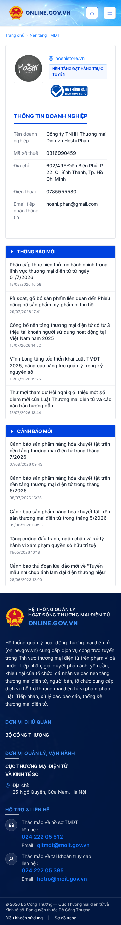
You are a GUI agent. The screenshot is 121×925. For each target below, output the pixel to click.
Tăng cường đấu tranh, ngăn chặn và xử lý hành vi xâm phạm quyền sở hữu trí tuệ (57, 542)
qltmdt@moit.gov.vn (63, 845)
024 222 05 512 (42, 836)
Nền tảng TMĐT (45, 35)
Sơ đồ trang (65, 917)
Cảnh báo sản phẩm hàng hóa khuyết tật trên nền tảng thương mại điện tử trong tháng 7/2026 (60, 450)
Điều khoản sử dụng (24, 917)
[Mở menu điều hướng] (110, 13)
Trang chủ (14, 35)
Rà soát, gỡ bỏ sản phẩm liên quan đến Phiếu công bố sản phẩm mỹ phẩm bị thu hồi (60, 301)
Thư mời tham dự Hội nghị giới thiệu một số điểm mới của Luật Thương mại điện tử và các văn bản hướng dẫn (60, 398)
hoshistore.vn (70, 58)
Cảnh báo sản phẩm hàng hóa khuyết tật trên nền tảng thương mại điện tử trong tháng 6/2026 (60, 484)
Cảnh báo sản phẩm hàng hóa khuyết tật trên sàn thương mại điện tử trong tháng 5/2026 (60, 515)
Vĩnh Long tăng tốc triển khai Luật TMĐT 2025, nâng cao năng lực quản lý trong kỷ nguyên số (56, 365)
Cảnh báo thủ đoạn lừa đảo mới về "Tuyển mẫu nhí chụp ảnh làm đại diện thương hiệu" (58, 569)
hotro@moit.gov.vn (62, 878)
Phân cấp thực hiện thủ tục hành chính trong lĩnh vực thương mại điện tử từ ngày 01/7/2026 (59, 271)
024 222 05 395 (43, 870)
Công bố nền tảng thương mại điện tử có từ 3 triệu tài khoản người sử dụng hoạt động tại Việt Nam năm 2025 (60, 331)
